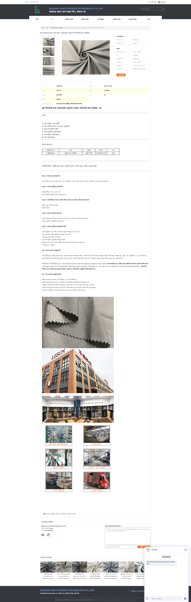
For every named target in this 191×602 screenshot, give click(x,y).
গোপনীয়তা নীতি (65, 600)
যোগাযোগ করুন (116, 19)
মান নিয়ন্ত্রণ (101, 19)
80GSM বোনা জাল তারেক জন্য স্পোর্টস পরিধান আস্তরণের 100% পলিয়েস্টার (127, 577)
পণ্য (52, 19)
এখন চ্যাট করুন (153, 2)
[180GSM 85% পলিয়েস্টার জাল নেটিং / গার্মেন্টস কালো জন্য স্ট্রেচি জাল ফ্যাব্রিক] (48, 567)
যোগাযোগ (145, 547)
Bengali (162, 2)
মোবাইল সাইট (59, 600)
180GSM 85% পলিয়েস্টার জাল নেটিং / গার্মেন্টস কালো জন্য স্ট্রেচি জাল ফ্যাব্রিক (48, 577)
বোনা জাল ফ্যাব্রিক (51, 514)
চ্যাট (122, 75)
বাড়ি (37, 19)
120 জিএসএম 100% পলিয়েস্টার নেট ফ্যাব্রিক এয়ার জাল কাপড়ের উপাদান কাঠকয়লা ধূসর (111, 577)
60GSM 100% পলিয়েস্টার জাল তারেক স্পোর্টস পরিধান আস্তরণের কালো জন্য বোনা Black (79, 577)
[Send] (185, 598)
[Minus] (185, 549)
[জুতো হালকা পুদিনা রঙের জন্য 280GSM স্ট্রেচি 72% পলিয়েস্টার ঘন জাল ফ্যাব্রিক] (142, 567)
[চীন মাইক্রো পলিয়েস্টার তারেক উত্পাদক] (37, 9)
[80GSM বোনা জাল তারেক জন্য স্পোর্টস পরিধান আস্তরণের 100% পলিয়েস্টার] (126, 567)
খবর (148, 19)
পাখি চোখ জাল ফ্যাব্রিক (61, 514)
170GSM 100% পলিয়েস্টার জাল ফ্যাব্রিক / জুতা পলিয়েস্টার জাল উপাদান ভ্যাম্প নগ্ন (95, 577)
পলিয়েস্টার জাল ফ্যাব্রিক (56, 28)
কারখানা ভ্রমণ (85, 19)
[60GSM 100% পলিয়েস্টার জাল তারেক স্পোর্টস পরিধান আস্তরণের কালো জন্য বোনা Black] (79, 567)
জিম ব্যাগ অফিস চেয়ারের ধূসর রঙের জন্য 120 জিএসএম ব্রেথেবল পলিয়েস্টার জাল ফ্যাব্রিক (63, 577)
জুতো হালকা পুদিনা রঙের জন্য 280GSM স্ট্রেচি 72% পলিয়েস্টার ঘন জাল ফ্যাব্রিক (142, 576)
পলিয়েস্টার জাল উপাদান (71, 514)
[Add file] (147, 598)
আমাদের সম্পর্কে (69, 19)
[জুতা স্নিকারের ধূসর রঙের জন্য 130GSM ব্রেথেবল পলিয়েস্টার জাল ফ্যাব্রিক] (48, 42)
